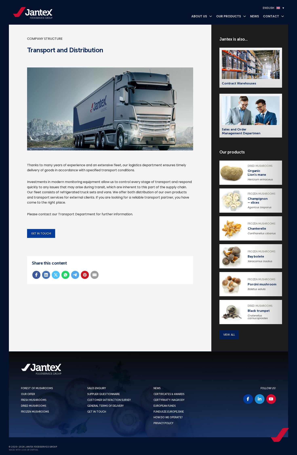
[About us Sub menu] (210, 16)
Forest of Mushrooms (37, 388)
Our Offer (28, 394)
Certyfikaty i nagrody (169, 399)
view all (229, 335)
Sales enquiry (96, 388)
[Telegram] (75, 275)
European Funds (165, 405)
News (254, 16)
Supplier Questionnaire (103, 394)
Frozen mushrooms (35, 411)
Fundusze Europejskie (169, 411)
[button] (262, 8)
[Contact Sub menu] (282, 16)
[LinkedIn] (46, 275)
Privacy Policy (163, 423)
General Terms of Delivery (105, 405)
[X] (56, 275)
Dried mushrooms (33, 405)
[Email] (95, 275)
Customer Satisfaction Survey (109, 399)
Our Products (228, 16)
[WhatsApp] (65, 275)
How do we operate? (168, 417)
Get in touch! (41, 233)
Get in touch (96, 411)
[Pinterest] (85, 275)
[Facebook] (36, 275)
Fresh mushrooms (33, 399)
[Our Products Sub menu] (244, 16)
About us (199, 16)
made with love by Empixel (24, 450)
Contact (271, 16)
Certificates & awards (169, 394)
